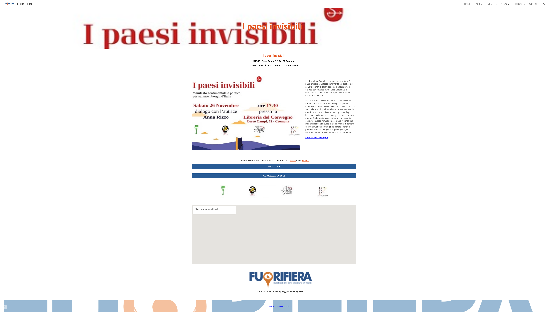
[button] (544, 4)
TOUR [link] (477, 4)
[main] (274, 28)
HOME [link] (467, 4)
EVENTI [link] (490, 4)
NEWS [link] (504, 4)
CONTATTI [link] (534, 4)
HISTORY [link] (517, 4)
